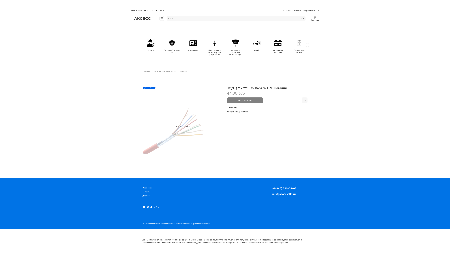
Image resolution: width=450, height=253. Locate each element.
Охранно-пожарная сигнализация (235, 52)
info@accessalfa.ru (310, 10)
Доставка (159, 10)
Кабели (183, 71)
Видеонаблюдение (172, 51)
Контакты (148, 10)
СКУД (256, 50)
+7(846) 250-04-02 (292, 10)
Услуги (151, 50)
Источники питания (278, 51)
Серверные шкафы (299, 51)
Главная (146, 71)
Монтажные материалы (165, 71)
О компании (136, 10)
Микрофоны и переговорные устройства (214, 52)
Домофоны (193, 50)
